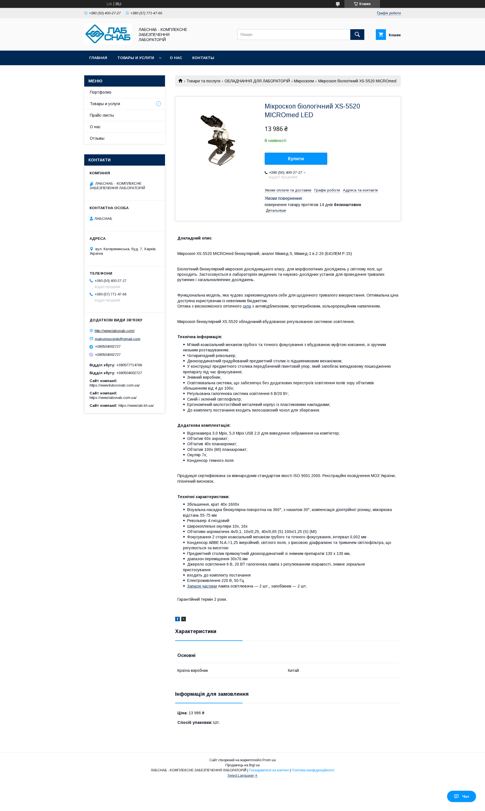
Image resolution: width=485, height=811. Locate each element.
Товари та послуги (203, 81)
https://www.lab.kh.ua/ (136, 405)
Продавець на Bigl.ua (242, 765)
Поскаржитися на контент (269, 770)
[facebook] (177, 620)
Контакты (203, 58)
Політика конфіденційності (313, 770)
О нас (176, 58)
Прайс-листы (102, 115)
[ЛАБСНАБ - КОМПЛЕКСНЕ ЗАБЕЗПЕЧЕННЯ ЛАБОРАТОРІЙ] (108, 43)
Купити (296, 158)
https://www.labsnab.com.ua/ (113, 398)
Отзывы (97, 138)
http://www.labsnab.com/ (115, 331)
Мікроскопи (304, 81)
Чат (465, 796)
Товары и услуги (135, 58)
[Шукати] (357, 34)
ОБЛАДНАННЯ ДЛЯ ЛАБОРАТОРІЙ (257, 81)
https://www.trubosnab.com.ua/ (115, 385)
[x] (183, 620)
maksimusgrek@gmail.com (117, 338)
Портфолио (100, 92)
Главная (98, 58)
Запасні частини (202, 586)
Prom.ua (269, 760)
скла (247, 306)
